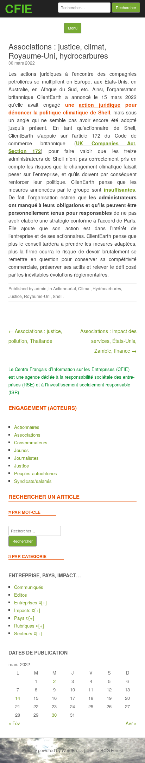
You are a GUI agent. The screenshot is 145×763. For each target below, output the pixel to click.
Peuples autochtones (35, 473)
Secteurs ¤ (25, 633)
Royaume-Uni (37, 296)
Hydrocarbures (107, 288)
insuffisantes (119, 189)
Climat (84, 288)
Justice (15, 296)
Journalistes (26, 458)
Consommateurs (31, 442)
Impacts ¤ (24, 610)
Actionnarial (64, 288)
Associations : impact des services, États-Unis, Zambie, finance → (108, 340)
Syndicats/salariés (33, 481)
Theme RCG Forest (104, 750)
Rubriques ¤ (26, 625)
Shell (58, 296)
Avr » (131, 723)
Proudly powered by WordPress (52, 750)
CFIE (18, 8)
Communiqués (28, 587)
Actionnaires (26, 427)
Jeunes (21, 450)
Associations (27, 434)
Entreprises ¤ (27, 602)
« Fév (14, 723)
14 (17, 698)
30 (54, 714)
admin (40, 288)
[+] (44, 602)
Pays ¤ (21, 618)
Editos (20, 594)
